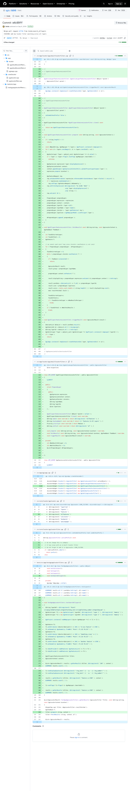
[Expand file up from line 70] (37, 533)
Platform (12, 4)
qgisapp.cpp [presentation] (13, 71)
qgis (8, 10)
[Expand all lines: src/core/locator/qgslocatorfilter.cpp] (68, 529)
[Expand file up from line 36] (37, 566)
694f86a (102, 38)
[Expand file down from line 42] (37, 585)
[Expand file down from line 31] (37, 524)
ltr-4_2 (25, 38)
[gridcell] (80, 59)
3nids (7, 26)
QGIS (13, 10)
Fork (108, 10)
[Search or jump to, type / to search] (104, 3)
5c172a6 (109, 38)
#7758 (21, 31)
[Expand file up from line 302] (37, 88)
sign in (77, 737)
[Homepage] (4, 3)
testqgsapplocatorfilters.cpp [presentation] (17, 87)
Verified (30, 26)
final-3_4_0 (34, 38)
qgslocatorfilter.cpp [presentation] (15, 81)
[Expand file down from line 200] (37, 86)
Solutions (23, 4)
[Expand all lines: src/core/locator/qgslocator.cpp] (63, 501)
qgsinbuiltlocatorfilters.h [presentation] (18, 68)
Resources (35, 4)
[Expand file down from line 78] (37, 557)
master (9, 38)
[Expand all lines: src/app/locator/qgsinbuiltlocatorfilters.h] (71, 361)
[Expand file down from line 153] (37, 467)
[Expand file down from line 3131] (38, 496)
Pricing (71, 4)
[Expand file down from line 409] (37, 356)
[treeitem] (15, 68)
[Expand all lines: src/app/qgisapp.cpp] (55, 472)
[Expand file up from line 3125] (38, 476)
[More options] (125, 55)
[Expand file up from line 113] (37, 365)
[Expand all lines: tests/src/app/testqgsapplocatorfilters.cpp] (71, 562)
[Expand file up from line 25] (37, 504)
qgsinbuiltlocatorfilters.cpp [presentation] (19, 65)
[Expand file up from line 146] (37, 588)
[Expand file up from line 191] (37, 59)
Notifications (95, 10)
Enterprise (61, 4)
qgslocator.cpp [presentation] (14, 78)
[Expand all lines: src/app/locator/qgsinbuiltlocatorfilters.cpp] (73, 55)
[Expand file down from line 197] (37, 722)
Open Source (48, 4)
